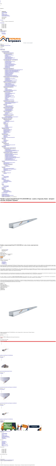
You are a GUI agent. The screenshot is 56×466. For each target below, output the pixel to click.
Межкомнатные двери (5, 445)
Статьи (3, 178)
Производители (4, 177)
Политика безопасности (5, 436)
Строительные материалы (5, 194)
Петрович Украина (4, 193)
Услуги (3, 175)
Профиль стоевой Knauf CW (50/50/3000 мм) (6, 355)
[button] (2, 22)
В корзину (2, 260)
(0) (0, 247)
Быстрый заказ (6, 260)
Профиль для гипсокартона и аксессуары (7, 195)
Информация (4, 179)
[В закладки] (0, 248)
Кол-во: (1, 258)
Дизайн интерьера (4, 12)
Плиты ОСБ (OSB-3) (5, 444)
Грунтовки (3, 442)
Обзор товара (4, 261)
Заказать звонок (8, 45)
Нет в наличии (2, 389)
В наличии (1, 405)
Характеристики (4, 262)
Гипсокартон (4, 441)
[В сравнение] (1, 248)
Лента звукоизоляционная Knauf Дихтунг (6, 371)
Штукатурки (3, 443)
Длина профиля (2, 256)
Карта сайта (3, 437)
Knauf (7, 249)
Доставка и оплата (4, 14)
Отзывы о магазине (4, 182)
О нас (3, 13)
